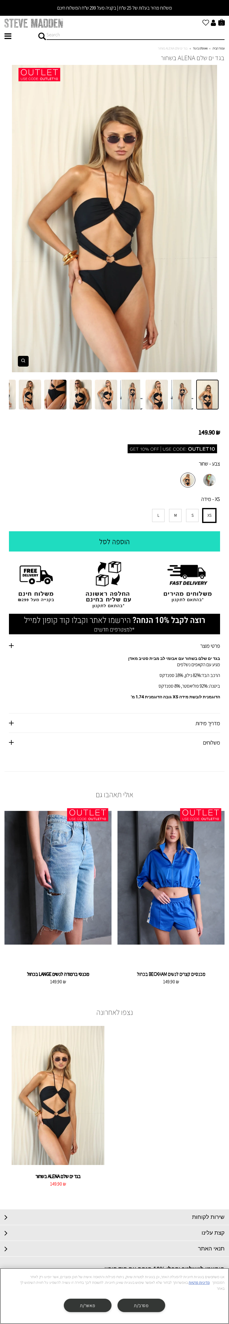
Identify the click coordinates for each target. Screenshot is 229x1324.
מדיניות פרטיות (199, 1282)
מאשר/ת (87, 1305)
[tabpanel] (114, 218)
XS (209, 515)
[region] (114, 1296)
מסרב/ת (141, 1305)
